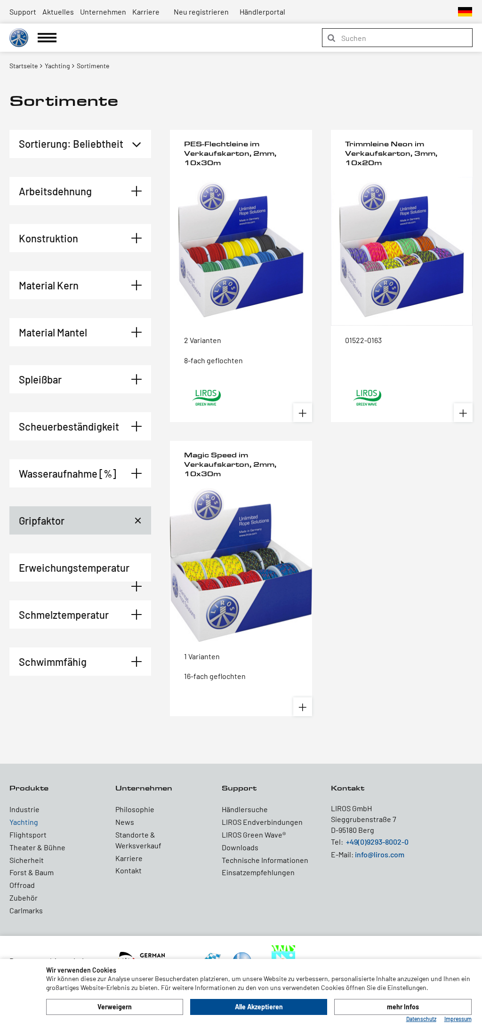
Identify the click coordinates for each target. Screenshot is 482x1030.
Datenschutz (421, 1018)
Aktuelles (58, 11)
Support (22, 11)
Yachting (23, 821)
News (124, 821)
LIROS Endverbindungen (262, 821)
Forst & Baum (31, 872)
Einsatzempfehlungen (258, 872)
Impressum (458, 1018)
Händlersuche (245, 809)
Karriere (146, 11)
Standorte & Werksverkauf (138, 840)
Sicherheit (26, 859)
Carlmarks (26, 910)
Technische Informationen (265, 859)
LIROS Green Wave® (254, 834)
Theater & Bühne (37, 847)
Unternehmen (103, 11)
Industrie (24, 809)
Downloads (240, 847)
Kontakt (128, 870)
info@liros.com (379, 854)
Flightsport (28, 834)
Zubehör (23, 897)
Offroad (22, 884)
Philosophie (134, 809)
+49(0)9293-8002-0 (377, 841)
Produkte (28, 787)
